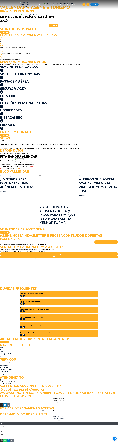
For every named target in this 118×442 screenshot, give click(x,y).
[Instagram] (1, 405)
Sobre (46, 4)
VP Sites (40, 414)
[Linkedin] (5, 405)
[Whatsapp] (5, 440)
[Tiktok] (8, 405)
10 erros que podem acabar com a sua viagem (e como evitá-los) (98, 185)
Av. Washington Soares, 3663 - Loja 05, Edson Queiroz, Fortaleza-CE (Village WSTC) (58, 394)
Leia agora (3, 191)
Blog (66, 4)
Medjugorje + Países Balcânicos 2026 (28, 18)
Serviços (60, 4)
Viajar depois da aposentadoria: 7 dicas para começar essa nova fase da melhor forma (57, 215)
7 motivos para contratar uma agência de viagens (17, 183)
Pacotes (53, 4)
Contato (72, 4)
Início (40, 4)
